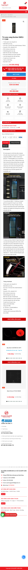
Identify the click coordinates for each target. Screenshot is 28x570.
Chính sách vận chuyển (7, 441)
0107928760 (11, 485)
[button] (6, 358)
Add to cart (16, 74)
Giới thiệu (4, 426)
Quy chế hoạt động (6, 431)
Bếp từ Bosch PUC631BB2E (14, 391)
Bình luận (5, 145)
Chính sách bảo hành (7, 443)
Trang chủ (4, 14)
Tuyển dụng (4, 429)
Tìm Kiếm (23, 7)
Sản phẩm (10, 14)
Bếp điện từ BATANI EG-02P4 (14, 347)
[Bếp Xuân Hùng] (4, 3)
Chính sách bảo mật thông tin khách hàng (11, 438)
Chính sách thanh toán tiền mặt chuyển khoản (12, 436)
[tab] (6, 142)
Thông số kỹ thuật (15, 142)
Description (6, 142)
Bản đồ (3, 494)
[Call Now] (2, 515)
